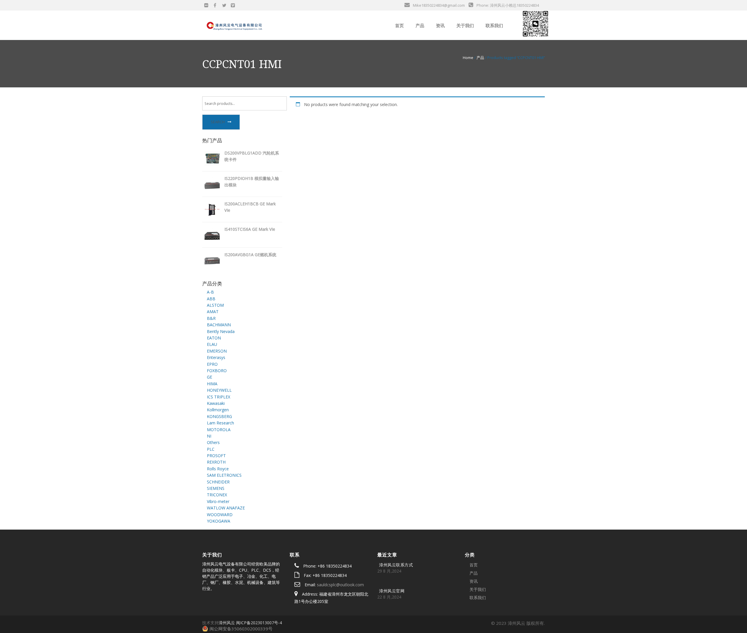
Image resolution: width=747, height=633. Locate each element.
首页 (399, 25)
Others (213, 442)
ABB (211, 298)
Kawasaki (216, 403)
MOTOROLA (219, 429)
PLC (210, 449)
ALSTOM (215, 305)
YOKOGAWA (218, 521)
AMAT (213, 311)
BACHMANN (219, 324)
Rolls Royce (218, 468)
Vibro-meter (218, 501)
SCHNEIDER (218, 482)
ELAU (212, 344)
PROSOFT (216, 455)
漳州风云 (227, 622)
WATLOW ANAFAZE (226, 508)
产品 (419, 25)
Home (468, 57)
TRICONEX (217, 494)
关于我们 (464, 25)
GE (209, 377)
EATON (214, 338)
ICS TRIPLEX (218, 397)
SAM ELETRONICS (224, 475)
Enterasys (216, 357)
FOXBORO (217, 370)
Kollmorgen (218, 409)
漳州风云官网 (391, 591)
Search (218, 121)
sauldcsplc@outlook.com (340, 584)
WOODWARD (220, 514)
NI (209, 436)
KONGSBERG (219, 416)
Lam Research (220, 423)
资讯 (440, 25)
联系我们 (493, 25)
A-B (210, 292)
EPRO (212, 364)
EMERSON (217, 351)
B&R (211, 318)
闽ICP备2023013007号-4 (259, 622)
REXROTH (216, 462)
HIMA (212, 383)
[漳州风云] (235, 25)
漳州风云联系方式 (396, 565)
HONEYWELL (219, 390)
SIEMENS (215, 488)
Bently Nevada (221, 331)
